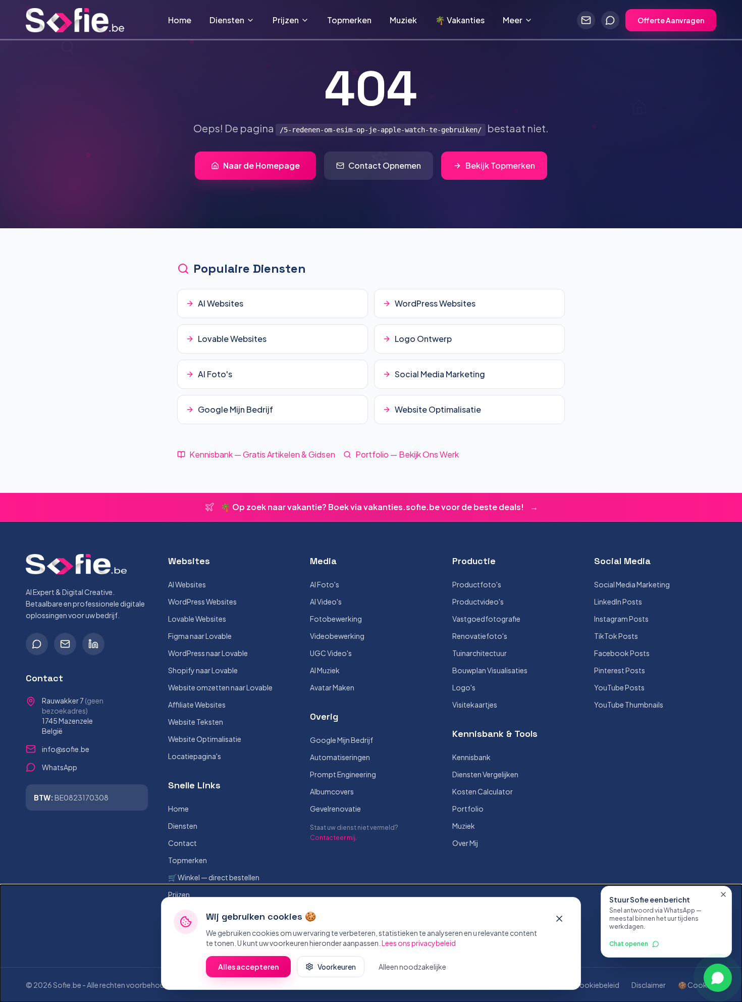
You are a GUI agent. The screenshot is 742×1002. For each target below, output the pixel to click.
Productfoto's (476, 584)
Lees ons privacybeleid (419, 942)
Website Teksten (195, 721)
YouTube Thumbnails (628, 704)
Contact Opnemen (384, 165)
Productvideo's (478, 601)
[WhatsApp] (37, 644)
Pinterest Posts (619, 670)
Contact (182, 842)
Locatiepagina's (194, 756)
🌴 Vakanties (460, 20)
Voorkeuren (336, 966)
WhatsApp (59, 767)
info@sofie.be (65, 749)
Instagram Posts (621, 618)
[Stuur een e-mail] (586, 20)
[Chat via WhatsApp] (610, 20)
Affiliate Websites (197, 704)
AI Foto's (324, 584)
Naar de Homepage (261, 165)
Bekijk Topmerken (500, 165)
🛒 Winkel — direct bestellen (213, 877)
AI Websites (187, 584)
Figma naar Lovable (200, 635)
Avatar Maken (332, 687)
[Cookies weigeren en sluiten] (559, 919)
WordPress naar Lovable (208, 653)
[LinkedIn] (93, 644)
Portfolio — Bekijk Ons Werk (407, 454)
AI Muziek (325, 670)
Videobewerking (337, 635)
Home (179, 20)
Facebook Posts (622, 653)
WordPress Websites (202, 601)
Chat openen (628, 943)
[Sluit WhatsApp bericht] (723, 894)
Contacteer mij (332, 837)
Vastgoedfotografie (486, 618)
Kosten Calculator (482, 791)
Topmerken (349, 20)
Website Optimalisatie (204, 738)
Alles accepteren (248, 966)
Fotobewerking (336, 618)
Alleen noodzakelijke (412, 966)
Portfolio (468, 808)
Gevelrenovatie (335, 808)
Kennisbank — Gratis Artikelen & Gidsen (262, 454)
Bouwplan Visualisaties (489, 670)
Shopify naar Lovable (203, 670)
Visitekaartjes (474, 704)
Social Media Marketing (632, 584)
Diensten (226, 20)
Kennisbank (471, 757)
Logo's (463, 687)
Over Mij (465, 842)
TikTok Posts (616, 635)
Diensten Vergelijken (485, 774)
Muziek (403, 20)
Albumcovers (332, 791)
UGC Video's (331, 653)
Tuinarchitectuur (479, 653)
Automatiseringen (340, 757)
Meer (512, 20)
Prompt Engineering (343, 774)
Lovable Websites (197, 618)
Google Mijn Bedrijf (341, 739)
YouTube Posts (619, 687)
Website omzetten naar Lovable (220, 687)
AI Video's (326, 601)
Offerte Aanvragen (671, 20)
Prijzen (286, 20)
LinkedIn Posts (618, 601)
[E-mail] (65, 644)
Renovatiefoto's (479, 635)
